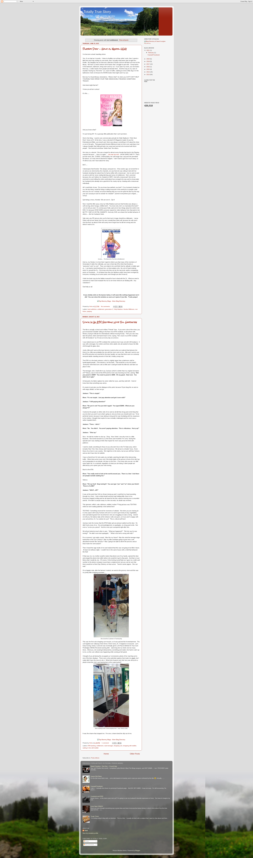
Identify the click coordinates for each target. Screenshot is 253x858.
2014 (148, 72)
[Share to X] (118, 307)
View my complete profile (90, 833)
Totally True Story (97, 12)
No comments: (105, 306)
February (151, 52)
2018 (148, 61)
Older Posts (135, 754)
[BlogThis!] (116, 307)
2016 (148, 66)
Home (106, 754)
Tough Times (95, 816)
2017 (148, 64)
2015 (148, 69)
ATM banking (91, 745)
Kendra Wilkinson (129, 309)
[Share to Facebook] (120, 307)
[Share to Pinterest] (122, 307)
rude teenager (108, 745)
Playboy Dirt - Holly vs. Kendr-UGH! (105, 49)
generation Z (109, 309)
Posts (87, 841)
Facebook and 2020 (97, 796)
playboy (89, 311)
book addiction (92, 309)
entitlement (100, 309)
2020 (148, 59)
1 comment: (106, 743)
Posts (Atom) (95, 758)
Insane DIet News (96, 776)
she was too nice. (113, 154)
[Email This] (114, 307)
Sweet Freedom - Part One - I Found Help (104, 766)
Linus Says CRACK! (97, 806)
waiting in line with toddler (91, 748)
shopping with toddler (129, 745)
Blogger (137, 850)
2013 (148, 74)
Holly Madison (118, 309)
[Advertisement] (169, 89)
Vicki (86, 830)
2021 (148, 50)
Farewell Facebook (154, 55)
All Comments (89, 844)
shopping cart (118, 745)
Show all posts (123, 40)
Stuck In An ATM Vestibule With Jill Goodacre (110, 322)
